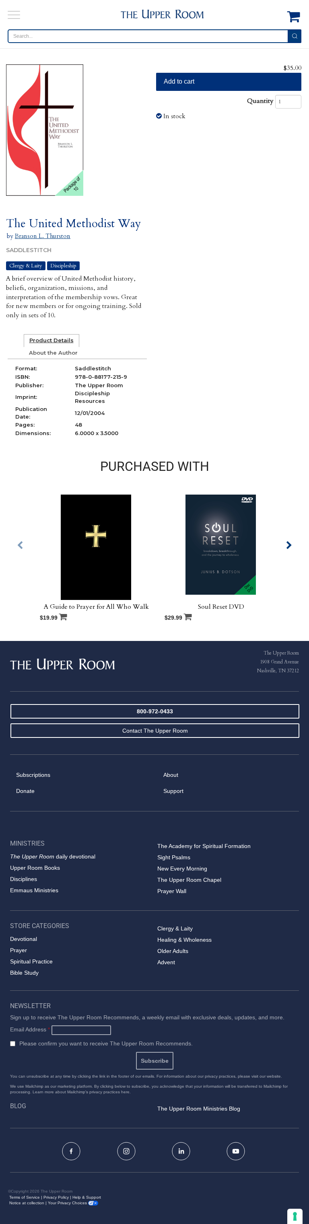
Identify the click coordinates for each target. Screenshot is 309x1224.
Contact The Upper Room (155, 730)
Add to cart (179, 81)
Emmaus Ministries (34, 890)
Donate (25, 791)
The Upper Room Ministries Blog (198, 1108)
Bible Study (24, 972)
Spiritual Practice (31, 961)
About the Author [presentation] (53, 352)
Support (173, 791)
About (170, 775)
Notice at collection (26, 1203)
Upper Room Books (35, 868)
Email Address (30, 1029)
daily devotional (52, 856)
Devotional (23, 939)
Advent (166, 962)
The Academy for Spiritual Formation (204, 846)
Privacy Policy (56, 1197)
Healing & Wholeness (184, 939)
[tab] (51, 340)
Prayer (18, 950)
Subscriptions (33, 775)
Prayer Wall (171, 891)
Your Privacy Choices (68, 1203)
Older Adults (172, 951)
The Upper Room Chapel (189, 880)
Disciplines (23, 879)
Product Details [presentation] (51, 340)
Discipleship (63, 265)
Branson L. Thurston (42, 236)
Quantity (260, 101)
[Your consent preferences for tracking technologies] (295, 1216)
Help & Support (86, 1197)
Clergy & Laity (25, 265)
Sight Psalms (173, 857)
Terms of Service (24, 1197)
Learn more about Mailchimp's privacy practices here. (82, 1092)
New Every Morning (182, 868)
